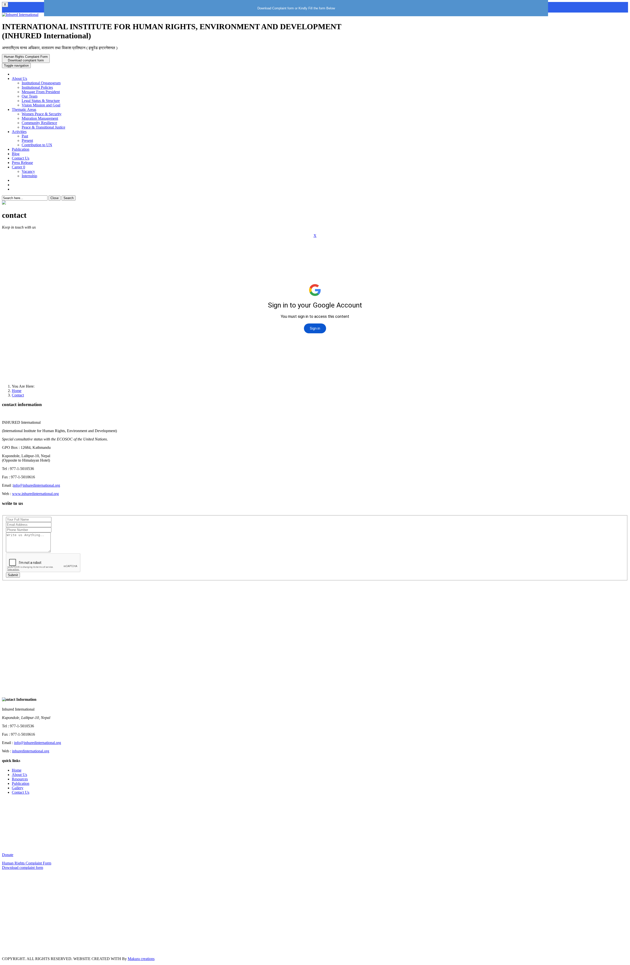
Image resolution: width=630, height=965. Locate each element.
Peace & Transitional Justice (43, 127)
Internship (29, 176)
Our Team (29, 96)
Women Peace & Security (42, 114)
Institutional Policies (37, 87)
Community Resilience (39, 123)
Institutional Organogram (41, 83)
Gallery (17, 788)
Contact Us (20, 158)
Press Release (22, 163)
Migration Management (40, 118)
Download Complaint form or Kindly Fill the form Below (296, 8)
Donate (7, 855)
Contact (18, 395)
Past (25, 136)
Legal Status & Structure (41, 101)
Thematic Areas (24, 109)
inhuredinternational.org (30, 751)
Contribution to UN (37, 145)
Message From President (41, 92)
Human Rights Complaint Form (26, 58)
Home (16, 391)
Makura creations (141, 959)
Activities (19, 132)
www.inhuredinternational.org (35, 494)
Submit (13, 575)
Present (27, 140)
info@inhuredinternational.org (36, 485)
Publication (20, 149)
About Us (19, 78)
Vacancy (28, 171)
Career (18, 167)
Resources (20, 779)
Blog (15, 154)
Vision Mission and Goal (41, 105)
